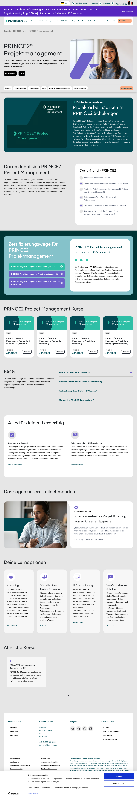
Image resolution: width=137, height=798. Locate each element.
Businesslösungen (46, 21)
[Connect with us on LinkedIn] (90, 728)
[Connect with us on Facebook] (78, 728)
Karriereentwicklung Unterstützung (59, 88)
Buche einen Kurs (126, 88)
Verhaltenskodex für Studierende (50, 765)
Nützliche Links (14, 762)
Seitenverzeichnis (15, 758)
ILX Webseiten (107, 722)
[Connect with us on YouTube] (72, 728)
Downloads (14, 731)
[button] (68, 695)
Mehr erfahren (12, 625)
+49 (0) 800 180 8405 (81, 3)
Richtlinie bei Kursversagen (49, 769)
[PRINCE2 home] (16, 21)
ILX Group (106, 727)
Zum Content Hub (77, 465)
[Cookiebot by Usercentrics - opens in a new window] (13, 793)
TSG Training (107, 735)
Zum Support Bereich (15, 464)
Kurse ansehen (10, 73)
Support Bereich (77, 21)
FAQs (22, 73)
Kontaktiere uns (124, 21)
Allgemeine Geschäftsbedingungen (20, 765)
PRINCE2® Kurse (19, 31)
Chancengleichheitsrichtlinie (49, 762)
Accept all (119, 776)
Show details (33, 794)
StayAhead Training (110, 739)
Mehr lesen (27, 351)
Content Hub (92, 21)
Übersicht (8, 88)
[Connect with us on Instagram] (84, 728)
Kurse (33, 21)
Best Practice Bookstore (111, 731)
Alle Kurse (13, 727)
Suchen (109, 21)
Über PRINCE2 (62, 21)
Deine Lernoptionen (80, 88)
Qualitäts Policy (45, 758)
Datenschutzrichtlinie (16, 769)
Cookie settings (118, 783)
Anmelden (95, 3)
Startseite (7, 31)
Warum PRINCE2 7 (20, 88)
